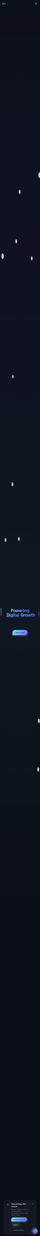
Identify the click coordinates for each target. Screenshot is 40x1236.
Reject (16, 1225)
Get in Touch (20, 633)
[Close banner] (32, 1204)
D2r (4, 3)
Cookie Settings (18, 1230)
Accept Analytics (19, 1219)
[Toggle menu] (36, 4)
